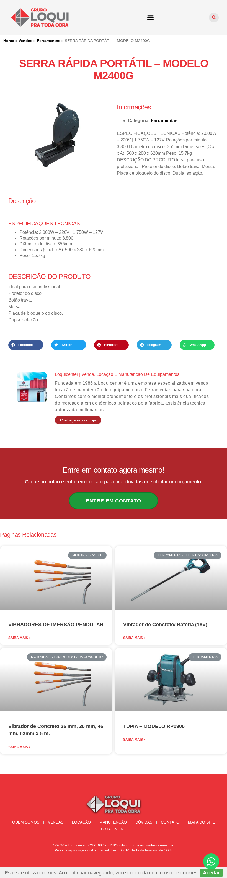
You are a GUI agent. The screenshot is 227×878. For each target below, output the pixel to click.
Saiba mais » (19, 638)
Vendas (25, 40)
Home (8, 40)
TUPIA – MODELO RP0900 (154, 726)
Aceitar (211, 873)
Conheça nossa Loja (78, 420)
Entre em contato (113, 501)
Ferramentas (48, 40)
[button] (150, 17)
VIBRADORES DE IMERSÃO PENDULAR (56, 624)
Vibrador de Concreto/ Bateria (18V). (166, 624)
